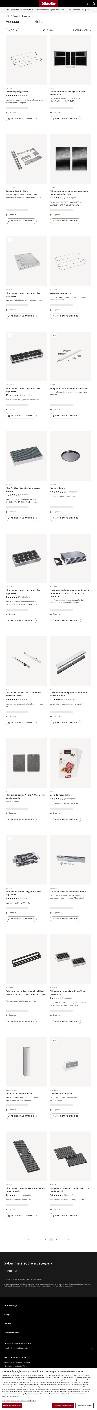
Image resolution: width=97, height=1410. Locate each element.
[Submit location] (92, 1348)
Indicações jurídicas (9, 1401)
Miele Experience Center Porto (15, 1366)
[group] (26, 81)
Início (8, 16)
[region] (48, 1389)
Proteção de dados (23, 1401)
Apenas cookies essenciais (63, 1405)
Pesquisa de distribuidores (18, 1344)
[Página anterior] (30, 1239)
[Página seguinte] (67, 1239)
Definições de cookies (84, 1405)
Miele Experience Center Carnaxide (17, 1362)
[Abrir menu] (5, 3)
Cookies (33, 1401)
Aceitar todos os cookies (12, 1405)
